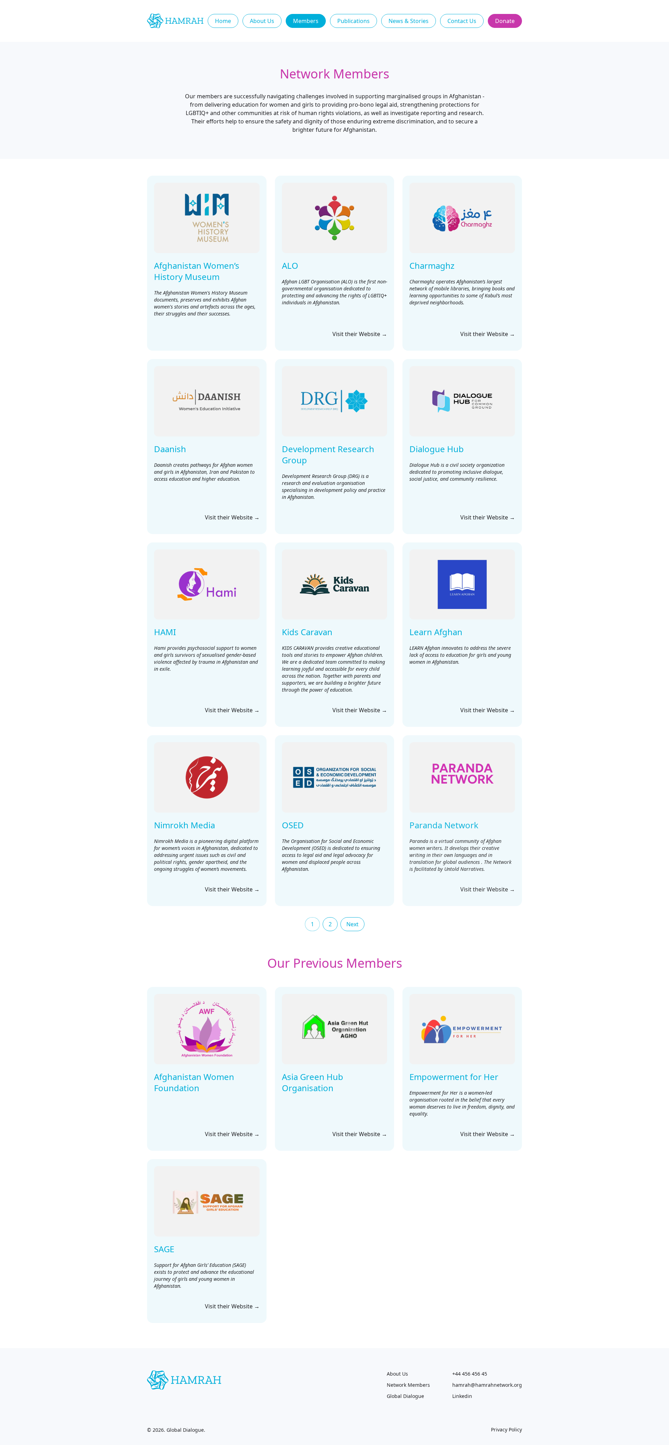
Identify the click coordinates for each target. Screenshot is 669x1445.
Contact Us (461, 21)
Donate (505, 21)
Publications (353, 21)
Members (305, 21)
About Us (262, 21)
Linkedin (462, 1396)
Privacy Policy (506, 1429)
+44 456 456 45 (469, 1373)
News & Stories (409, 21)
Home (223, 21)
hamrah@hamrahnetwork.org (487, 1385)
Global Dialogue (405, 1396)
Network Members (408, 1385)
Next (352, 924)
